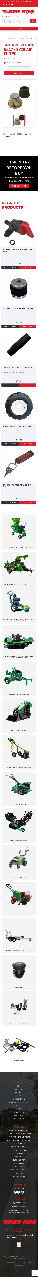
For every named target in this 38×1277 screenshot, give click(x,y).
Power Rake (19, 1163)
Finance (19, 1109)
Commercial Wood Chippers (19, 1134)
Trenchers (19, 1157)
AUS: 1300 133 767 (10, 2)
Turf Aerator (19, 1160)
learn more (27, 267)
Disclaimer (19, 1119)
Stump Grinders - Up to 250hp (19, 1140)
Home (7, 38)
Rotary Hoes (19, 1153)
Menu (20, 28)
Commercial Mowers (19, 1170)
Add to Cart (19, 73)
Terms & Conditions (19, 1115)
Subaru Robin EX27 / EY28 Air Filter (27, 38)
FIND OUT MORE (19, 186)
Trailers (19, 1173)
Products (19, 1092)
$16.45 (18, 499)
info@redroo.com (19, 1207)
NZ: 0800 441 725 (25, 2)
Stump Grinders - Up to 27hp (19, 1137)
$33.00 (18, 263)
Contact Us (19, 1106)
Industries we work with (19, 1102)
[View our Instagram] (9, 4)
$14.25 (18, 381)
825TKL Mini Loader (19, 1147)
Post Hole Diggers (19, 1150)
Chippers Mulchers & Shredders (19, 1130)
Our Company (19, 1099)
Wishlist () (6, 16)
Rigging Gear (19, 1176)
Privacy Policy (19, 1112)
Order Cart (19, 1089)
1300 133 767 (20, 1203)
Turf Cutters (19, 1167)
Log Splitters (19, 1144)
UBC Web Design (22, 1258)
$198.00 (19, 440)
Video (19, 1096)
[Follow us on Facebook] (6, 4)
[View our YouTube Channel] (12, 4)
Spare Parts (13, 38)
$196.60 (19, 322)
